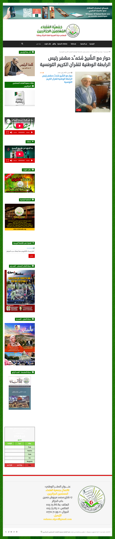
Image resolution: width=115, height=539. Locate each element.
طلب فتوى (47, 44)
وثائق (54, 44)
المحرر (69, 72)
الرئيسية (92, 44)
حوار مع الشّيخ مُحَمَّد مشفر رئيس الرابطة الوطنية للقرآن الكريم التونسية (57, 79)
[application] (20, 126)
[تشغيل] (32, 132)
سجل (31, 256)
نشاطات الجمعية (62, 44)
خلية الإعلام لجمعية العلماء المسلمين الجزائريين (56, 532)
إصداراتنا (73, 44)
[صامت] (11, 132)
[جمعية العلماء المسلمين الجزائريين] (57, 31)
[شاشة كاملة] (7, 132)
